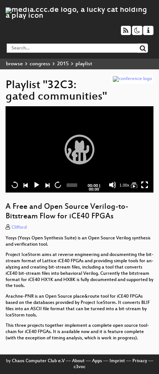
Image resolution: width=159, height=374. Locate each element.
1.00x (124, 185)
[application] (79, 149)
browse (14, 64)
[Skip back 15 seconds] (14, 184)
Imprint (117, 361)
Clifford (19, 227)
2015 (63, 64)
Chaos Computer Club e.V (38, 361)
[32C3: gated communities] (134, 184)
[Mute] (112, 184)
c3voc (79, 367)
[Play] (79, 149)
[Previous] (25, 184)
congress (40, 64)
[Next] (47, 184)
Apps (97, 361)
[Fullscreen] (144, 184)
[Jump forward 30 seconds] (57, 184)
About (78, 361)
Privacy (139, 361)
